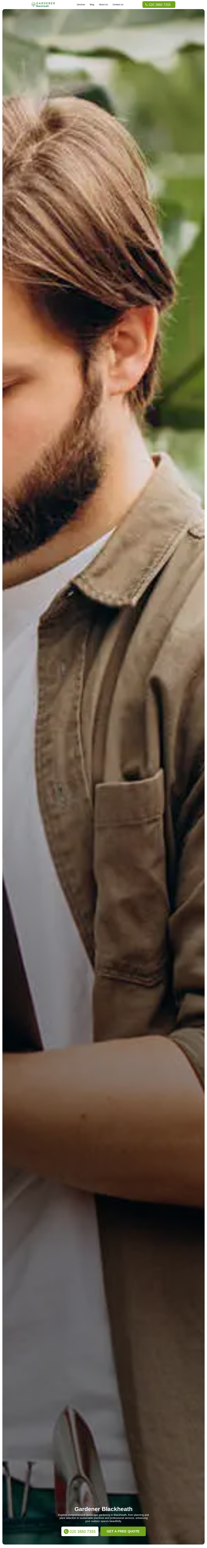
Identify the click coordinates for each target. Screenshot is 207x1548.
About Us (103, 4)
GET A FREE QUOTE (123, 1531)
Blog (92, 4)
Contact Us (118, 4)
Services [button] (81, 4)
